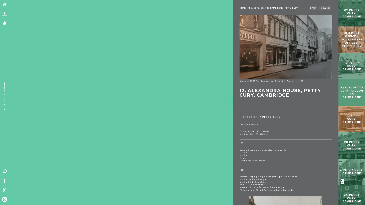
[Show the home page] (4, 4)
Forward (325, 8)
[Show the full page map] (4, 14)
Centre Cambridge (272, 8)
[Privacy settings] (4, 23)
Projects (253, 8)
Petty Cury (291, 8)
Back (313, 8)
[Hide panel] (231, 102)
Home (243, 8)
